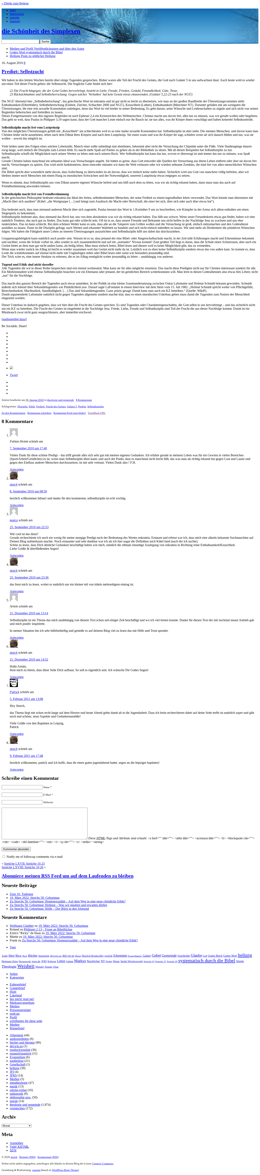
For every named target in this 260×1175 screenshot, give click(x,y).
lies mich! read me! (22, 999)
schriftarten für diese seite (26, 1021)
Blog (18, 955)
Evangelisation (135, 956)
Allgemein (16, 1035)
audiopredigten (19, 1039)
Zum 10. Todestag (21, 894)
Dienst (78, 956)
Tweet (14, 375)
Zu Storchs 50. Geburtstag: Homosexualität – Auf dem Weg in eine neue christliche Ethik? (68, 901)
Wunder (39, 966)
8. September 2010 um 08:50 (28, 491)
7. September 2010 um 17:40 (28, 448)
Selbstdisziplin (95, 406)
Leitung (69, 961)
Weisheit (26, 966)
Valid (19, 1146)
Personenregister (20, 1010)
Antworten (17, 469)
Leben (61, 961)
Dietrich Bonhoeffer (93, 955)
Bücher (32, 955)
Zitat (55, 966)
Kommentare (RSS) (48, 1157)
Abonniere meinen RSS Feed (67, 876)
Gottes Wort (36, 52)
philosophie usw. (20, 1097)
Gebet (156, 955)
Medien (15, 1006)
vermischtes (17, 1108)
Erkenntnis (120, 955)
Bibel (12, 955)
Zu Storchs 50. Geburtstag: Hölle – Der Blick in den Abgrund (49, 908)
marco (14, 520)
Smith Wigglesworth (131, 961)
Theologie (9, 966)
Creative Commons (102, 1163)
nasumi (36, 1170)
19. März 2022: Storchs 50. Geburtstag (35, 897)
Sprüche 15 (160, 961)
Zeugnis (48, 967)
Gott (205, 956)
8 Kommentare (84, 399)
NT (103, 961)
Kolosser (52, 961)
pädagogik (16, 1093)
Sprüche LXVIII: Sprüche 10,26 (22, 867)
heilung (245, 955)
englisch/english (20, 1050)
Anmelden (16, 1143)
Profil (13, 1017)
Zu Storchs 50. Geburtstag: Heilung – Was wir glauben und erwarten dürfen (58, 905)
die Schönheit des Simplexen (41, 31)
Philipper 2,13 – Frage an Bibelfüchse (48, 929)
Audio (5, 956)
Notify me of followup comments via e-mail (34, 856)
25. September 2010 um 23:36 (29, 577)
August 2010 (36, 399)
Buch (24, 956)
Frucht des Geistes (56, 406)
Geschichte (184, 955)
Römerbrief (17, 1028)
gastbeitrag (17, 1060)
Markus (80, 961)
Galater (147, 955)
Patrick (14, 692)
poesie (14, 1101)
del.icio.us (56, 955)
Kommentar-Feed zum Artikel (69, 412)
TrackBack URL (97, 412)
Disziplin (22, 406)
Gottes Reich (215, 955)
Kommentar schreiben (39, 412)
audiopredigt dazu (14, 319)
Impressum (17, 14)
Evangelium (17, 1057)
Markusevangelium (22, 1002)
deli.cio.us (68, 955)
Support (15, 21)
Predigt (82, 406)
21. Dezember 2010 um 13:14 (29, 613)
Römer (116, 961)
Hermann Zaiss (10, 961)
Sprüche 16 (172, 961)
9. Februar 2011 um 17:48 (26, 755)
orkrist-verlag (18, 1090)
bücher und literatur (22, 1042)
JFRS (44, 961)
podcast (15, 1013)
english (108, 955)
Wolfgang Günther (22, 925)
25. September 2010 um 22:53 (29, 527)
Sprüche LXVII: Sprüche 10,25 (24, 863)
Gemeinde (169, 955)
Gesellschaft (17, 1064)
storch (13, 484)
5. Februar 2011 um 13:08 (26, 699)
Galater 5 (72, 406)
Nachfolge (93, 961)
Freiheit (40, 406)
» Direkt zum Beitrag (15, 3)
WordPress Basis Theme (65, 1170)
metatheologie (19, 1082)
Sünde (240, 961)
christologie (43, 955)
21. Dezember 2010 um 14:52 (29, 659)
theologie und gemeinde (60, 399)
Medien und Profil (47, 48)
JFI (12, 1071)
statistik (14, 17)
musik (13, 1086)
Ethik (32, 406)
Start (13, 10)
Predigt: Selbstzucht (23, 71)
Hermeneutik (25, 961)
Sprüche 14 (149, 961)
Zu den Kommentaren (13, 412)
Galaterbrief (17, 988)
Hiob (13, 991)
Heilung (32, 56)
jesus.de (36, 961)
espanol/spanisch (20, 1053)
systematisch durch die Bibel (206, 960)
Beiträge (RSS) (27, 1157)
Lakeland (16, 995)
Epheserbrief (18, 984)
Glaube (196, 955)
